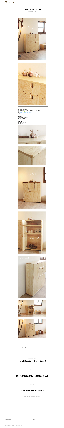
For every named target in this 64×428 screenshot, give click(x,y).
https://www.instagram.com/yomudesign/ (27, 113)
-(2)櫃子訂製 (29, 358)
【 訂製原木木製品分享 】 (33, 358)
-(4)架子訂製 (29, 373)
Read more (32, 369)
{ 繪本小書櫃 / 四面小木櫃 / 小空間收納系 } (32, 361)
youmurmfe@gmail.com (23, 111)
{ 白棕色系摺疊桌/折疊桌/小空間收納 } (32, 391)
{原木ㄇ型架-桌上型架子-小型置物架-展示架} (32, 376)
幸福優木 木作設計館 (34, 11)
